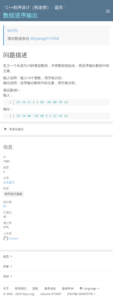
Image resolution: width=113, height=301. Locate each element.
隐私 (35, 288)
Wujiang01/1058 (44, 38)
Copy (105, 101)
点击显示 (9, 182)
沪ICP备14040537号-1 (81, 294)
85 (4, 206)
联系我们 (21, 288)
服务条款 (50, 288)
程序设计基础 (13, 194)
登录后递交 (16, 129)
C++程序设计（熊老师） (28, 7)
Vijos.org (28, 294)
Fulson (13, 238)
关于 (6, 288)
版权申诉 (68, 288)
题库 (59, 7)
